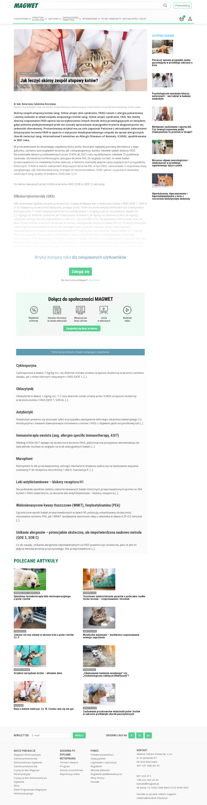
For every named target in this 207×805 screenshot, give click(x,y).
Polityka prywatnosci (102, 754)
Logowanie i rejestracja (104, 762)
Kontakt (95, 781)
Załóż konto (94, 280)
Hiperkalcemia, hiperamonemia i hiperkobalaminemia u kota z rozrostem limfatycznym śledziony (171, 196)
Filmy (104, 18)
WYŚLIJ (79, 735)
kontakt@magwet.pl (148, 783)
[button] (22, 19)
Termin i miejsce (69, 762)
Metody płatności (100, 770)
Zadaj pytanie (98, 758)
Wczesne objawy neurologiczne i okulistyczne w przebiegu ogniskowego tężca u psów (170, 163)
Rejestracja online (70, 774)
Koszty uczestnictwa (71, 770)
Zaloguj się (80, 271)
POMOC (95, 750)
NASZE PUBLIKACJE (24, 750)
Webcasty (115, 18)
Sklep (143, 18)
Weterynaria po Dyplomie (28, 762)
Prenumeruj (182, 5)
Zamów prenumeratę (25, 758)
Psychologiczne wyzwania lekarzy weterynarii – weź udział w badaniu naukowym (171, 96)
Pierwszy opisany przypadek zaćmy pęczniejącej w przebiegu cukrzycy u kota (172, 63)
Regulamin (96, 766)
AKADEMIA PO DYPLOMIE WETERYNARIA (68, 754)
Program (65, 766)
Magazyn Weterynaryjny (27, 754)
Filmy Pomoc (98, 777)
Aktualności (130, 18)
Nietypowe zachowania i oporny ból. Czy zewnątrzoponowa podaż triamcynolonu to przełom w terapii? (172, 129)
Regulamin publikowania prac (106, 774)
